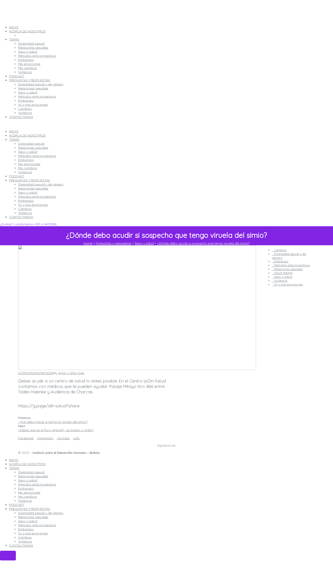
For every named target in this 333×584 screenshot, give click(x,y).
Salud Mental (283, 273)
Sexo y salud (27, 152)
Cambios (25, 209)
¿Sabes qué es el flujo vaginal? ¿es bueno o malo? (56, 430)
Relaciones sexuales (33, 148)
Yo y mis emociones (33, 205)
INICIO (13, 131)
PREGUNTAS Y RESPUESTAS (29, 180)
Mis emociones (29, 164)
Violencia (25, 172)
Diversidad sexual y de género (40, 184)
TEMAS (14, 139)
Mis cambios (27, 168)
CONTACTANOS (21, 217)
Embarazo (26, 160)
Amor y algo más (71, 373)
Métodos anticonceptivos (37, 156)
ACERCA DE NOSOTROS (27, 135)
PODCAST (16, 176)
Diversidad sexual (31, 144)
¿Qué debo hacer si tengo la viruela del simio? (52, 422)
